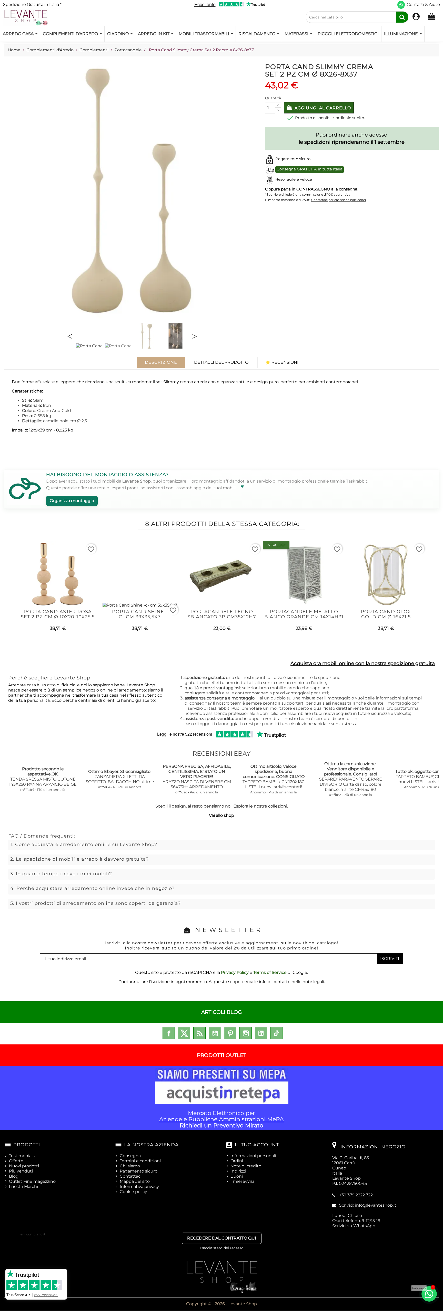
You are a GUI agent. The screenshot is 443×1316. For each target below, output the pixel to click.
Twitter (184, 1033)
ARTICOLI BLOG (221, 1012)
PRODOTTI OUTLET (221, 1055)
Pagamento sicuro (138, 1171)
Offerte (16, 1160)
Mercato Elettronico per (221, 1119)
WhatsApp (364, 1225)
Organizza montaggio (72, 500)
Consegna (130, 1155)
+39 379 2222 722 (356, 1195)
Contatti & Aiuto (423, 4)
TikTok (276, 1033)
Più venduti (21, 1171)
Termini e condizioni (140, 1160)
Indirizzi (238, 1171)
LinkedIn (261, 1033)
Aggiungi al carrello (322, 107)
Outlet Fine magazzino (32, 1181)
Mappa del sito (135, 1181)
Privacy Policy (235, 972)
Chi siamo (130, 1166)
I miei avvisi (242, 1181)
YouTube (215, 1033)
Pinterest (230, 1033)
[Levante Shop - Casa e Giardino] (25, 17)
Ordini (236, 1160)
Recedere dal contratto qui (221, 1238)
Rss (199, 1033)
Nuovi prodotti (24, 1166)
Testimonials (22, 1155)
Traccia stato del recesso (222, 1248)
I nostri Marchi (23, 1186)
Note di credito (245, 1166)
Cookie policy (133, 1191)
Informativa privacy (139, 1186)
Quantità (273, 98)
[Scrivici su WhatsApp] (401, 5)
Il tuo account (257, 1145)
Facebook (169, 1033)
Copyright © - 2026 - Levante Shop (221, 1303)
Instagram (245, 1033)
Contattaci (131, 1176)
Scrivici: (367, 1205)
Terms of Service (270, 972)
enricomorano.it (33, 1234)
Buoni (236, 1176)
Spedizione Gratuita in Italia (32, 4)
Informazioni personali (253, 1155)
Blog (13, 1176)
